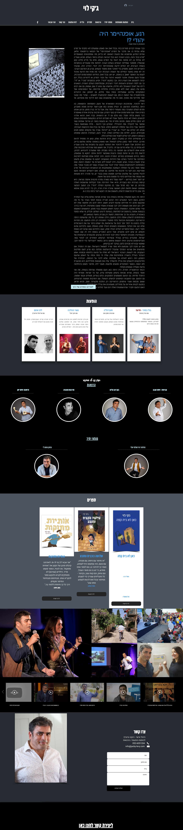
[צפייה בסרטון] (160, 692)
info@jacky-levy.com (135, 746)
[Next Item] (179, 643)
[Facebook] (37, 22)
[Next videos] (3, 691)
